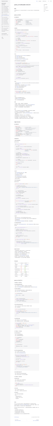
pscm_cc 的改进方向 (46, 10)
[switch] (48, 1)
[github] (51, 1)
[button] (5, 4)
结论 (44, 11)
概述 (44, 5)
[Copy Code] (38, 19)
